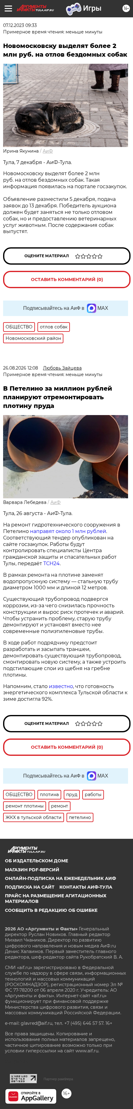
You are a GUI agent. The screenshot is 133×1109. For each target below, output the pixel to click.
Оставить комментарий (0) (67, 279)
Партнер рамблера (58, 1079)
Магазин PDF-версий (32, 870)
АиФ (48, 151)
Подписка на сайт (29, 887)
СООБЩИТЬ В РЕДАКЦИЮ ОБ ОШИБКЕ (51, 910)
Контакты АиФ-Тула (85, 887)
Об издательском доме (36, 861)
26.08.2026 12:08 (20, 368)
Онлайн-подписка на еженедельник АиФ (60, 878)
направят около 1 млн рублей (68, 531)
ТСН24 (51, 563)
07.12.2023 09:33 (20, 25)
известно (61, 686)
